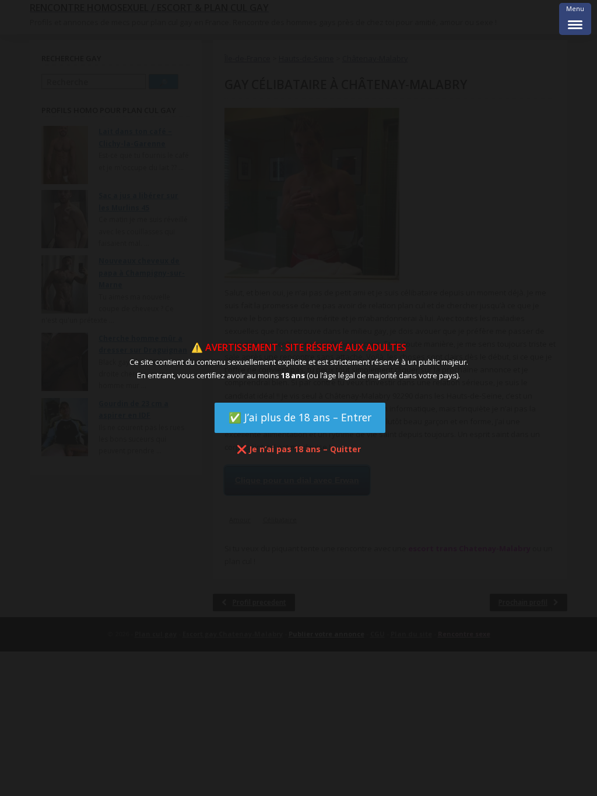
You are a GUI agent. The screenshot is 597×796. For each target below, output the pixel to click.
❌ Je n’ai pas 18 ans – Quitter (299, 449)
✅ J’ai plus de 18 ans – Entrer (300, 417)
